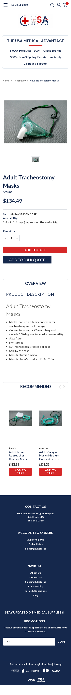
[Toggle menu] (5, 7)
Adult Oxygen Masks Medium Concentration (49, 455)
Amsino (8, 191)
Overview (35, 283)
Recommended (35, 386)
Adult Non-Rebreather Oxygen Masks (19, 455)
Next (64, 386)
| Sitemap (56, 664)
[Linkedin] (25, 270)
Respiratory (20, 81)
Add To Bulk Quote (27, 260)
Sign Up (40, 539)
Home (6, 81)
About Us (35, 572)
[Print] (15, 270)
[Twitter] (20, 270)
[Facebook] (5, 270)
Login (30, 539)
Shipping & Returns (35, 548)
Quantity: (9, 231)
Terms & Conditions (35, 590)
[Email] (10, 270)
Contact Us (35, 577)
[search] (51, 5)
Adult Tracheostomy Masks (44, 81)
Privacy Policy (35, 586)
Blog (35, 595)
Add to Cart (20, 472)
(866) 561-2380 (19, 4)
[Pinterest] (30, 270)
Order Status (35, 544)
